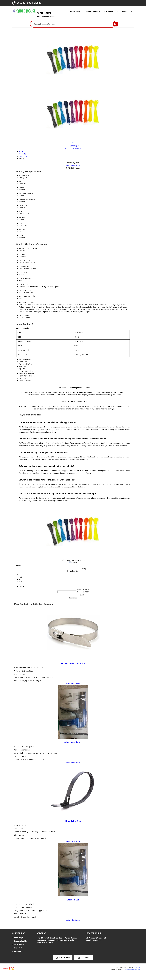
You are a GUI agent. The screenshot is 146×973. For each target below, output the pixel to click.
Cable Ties (23, 156)
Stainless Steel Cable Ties (73, 663)
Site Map (17, 951)
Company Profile (92, 11)
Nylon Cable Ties (73, 821)
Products (22, 154)
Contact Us (126, 11)
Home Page (75, 11)
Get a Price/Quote (73, 166)
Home (21, 152)
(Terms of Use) (137, 967)
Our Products (111, 11)
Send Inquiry (74, 146)
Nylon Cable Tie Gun (73, 742)
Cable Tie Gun (73, 900)
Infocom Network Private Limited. (133, 969)
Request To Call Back (73, 149)
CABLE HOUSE (46, 14)
